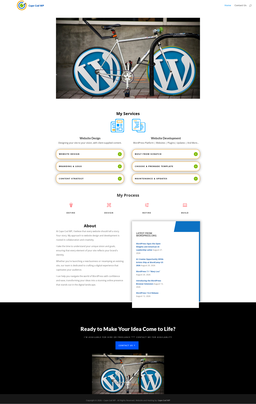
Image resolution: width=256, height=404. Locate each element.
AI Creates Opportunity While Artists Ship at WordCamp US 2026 (149, 262)
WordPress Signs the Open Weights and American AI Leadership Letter (148, 246)
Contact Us (240, 5)
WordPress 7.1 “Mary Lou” (148, 271)
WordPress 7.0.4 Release (147, 293)
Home (228, 5)
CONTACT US (126, 345)
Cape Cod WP (164, 400)
